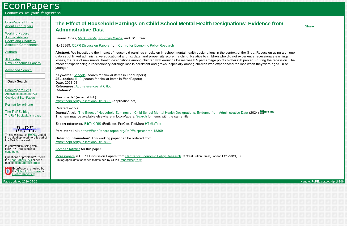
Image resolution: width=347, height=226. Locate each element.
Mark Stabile (87, 38)
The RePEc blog (17, 111)
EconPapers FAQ (18, 90)
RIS (98, 124)
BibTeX (89, 124)
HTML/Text (153, 124)
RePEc (32, 134)
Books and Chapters (20, 41)
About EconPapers (19, 26)
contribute (11, 151)
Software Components (21, 45)
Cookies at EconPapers (20, 97)
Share (309, 26)
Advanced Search (18, 70)
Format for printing (19, 104)
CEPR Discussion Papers (91, 45)
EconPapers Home (19, 22)
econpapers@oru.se (27, 162)
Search (141, 116)
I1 (76, 79)
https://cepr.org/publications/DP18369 (83, 101)
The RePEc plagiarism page (23, 115)
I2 (80, 79)
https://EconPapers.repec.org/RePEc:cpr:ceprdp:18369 (122, 131)
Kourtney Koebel (110, 38)
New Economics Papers (23, 63)
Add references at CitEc (93, 86)
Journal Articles (16, 37)
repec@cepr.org (131, 160)
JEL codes (13, 59)
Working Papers (17, 33)
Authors (11, 52)
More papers (65, 156)
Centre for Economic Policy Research (146, 45)
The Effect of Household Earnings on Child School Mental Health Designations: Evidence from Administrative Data (163, 112)
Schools (79, 75)
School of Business (29, 171)
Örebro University (23, 174)
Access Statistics (67, 149)
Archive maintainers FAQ (21, 93)
